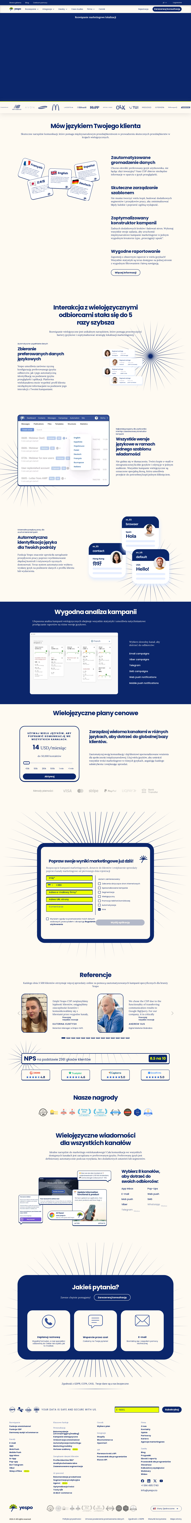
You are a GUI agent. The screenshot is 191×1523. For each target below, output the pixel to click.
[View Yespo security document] (36, 1410)
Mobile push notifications (144, 683)
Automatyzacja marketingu (67, 1443)
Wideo (144, 1474)
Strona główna (15, 3)
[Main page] (15, 9)
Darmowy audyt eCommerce (23, 1432)
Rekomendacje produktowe (67, 1477)
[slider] (49, 763)
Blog (27, 3)
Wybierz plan (103, 1426)
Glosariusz (146, 1465)
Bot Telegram (16, 1465)
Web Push (14, 1449)
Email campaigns (139, 653)
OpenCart (102, 1443)
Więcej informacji (125, 272)
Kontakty (145, 1429)
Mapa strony (176, 1519)
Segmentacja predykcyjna (66, 1480)
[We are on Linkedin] (148, 1480)
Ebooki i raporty (149, 1458)
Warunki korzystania (157, 1519)
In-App (12, 1458)
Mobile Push (15, 1452)
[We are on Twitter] (155, 1480)
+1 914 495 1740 (150, 1485)
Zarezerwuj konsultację (167, 9)
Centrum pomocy (40, 3)
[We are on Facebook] (142, 1480)
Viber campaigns (139, 659)
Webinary (146, 1471)
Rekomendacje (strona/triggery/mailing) (66, 1432)
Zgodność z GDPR (136, 1519)
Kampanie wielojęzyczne (65, 1436)
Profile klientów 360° (63, 1460)
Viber (124, 1204)
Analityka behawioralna (65, 1463)
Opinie (144, 1432)
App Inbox (127, 1188)
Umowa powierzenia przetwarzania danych (104, 1519)
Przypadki (146, 1455)
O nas (144, 1426)
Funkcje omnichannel (20, 1426)
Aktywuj (49, 776)
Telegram (134, 665)
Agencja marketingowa (152, 1442)
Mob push (127, 1199)
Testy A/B (58, 1489)
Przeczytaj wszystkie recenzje (70, 1018)
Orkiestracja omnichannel (66, 1440)
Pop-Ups (152, 1188)
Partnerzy (146, 1435)
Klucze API (102, 1459)
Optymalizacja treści (63, 1486)
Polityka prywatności (72, 1519)
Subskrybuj (172, 1409)
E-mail (125, 1193)
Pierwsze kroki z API (106, 1453)
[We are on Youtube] (161, 1480)
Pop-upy (13, 1461)
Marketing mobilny (62, 1446)
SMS (149, 1199)
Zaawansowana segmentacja (68, 1466)
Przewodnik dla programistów (112, 1456)
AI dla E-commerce (62, 1493)
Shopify (101, 1436)
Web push (153, 1193)
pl (163, 2)
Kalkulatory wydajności (152, 1468)
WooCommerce (105, 1440)
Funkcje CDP (15, 1429)
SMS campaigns (138, 671)
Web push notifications (142, 677)
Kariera (145, 1438)
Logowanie (177, 3)
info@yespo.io (149, 1490)
